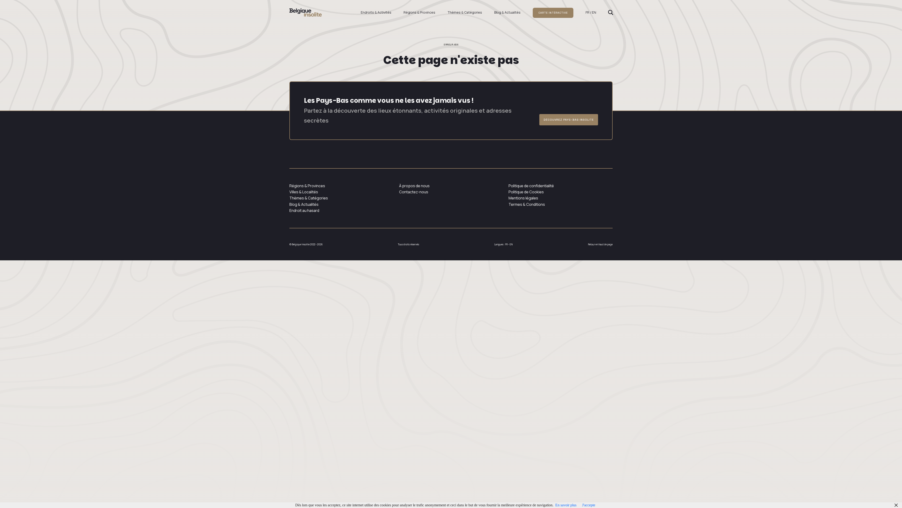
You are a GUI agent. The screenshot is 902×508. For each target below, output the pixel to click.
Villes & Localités (303, 191)
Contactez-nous (413, 191)
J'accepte (588, 505)
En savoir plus (565, 505)
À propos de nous (414, 185)
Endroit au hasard (304, 210)
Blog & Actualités (507, 12)
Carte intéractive (553, 12)
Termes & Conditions (527, 204)
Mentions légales (523, 198)
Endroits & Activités (376, 12)
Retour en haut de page (600, 244)
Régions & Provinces (419, 12)
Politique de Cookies (526, 191)
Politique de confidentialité (531, 185)
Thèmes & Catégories (464, 12)
